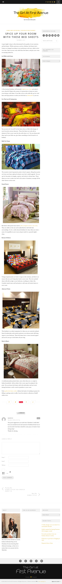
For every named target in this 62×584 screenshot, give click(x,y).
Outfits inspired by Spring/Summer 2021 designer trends (51, 530)
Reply (38, 418)
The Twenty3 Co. (42, 581)
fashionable (30, 95)
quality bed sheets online (10, 391)
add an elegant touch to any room (28, 226)
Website (3, 465)
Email (3, 461)
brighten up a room (27, 89)
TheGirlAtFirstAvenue (28, 30)
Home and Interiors (13, 30)
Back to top (55, 581)
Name (3, 457)
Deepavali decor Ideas (47, 543)
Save (22, 402)
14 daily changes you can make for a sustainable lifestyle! (51, 525)
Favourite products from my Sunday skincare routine (49, 535)
